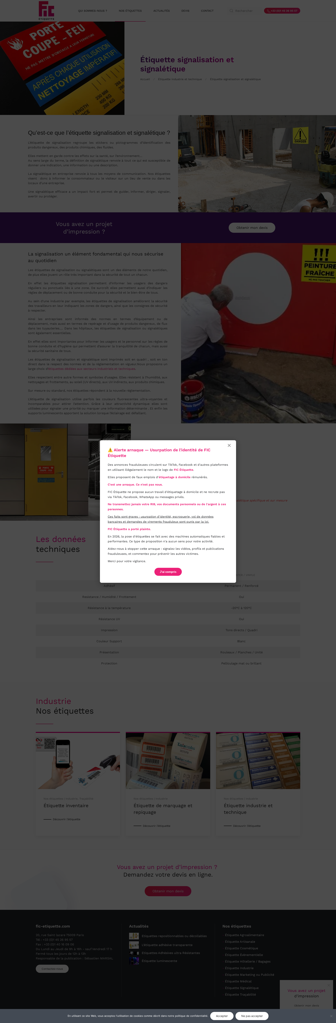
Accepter (222, 1016)
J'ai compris (168, 571)
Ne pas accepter (252, 1016)
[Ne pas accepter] (331, 1016)
